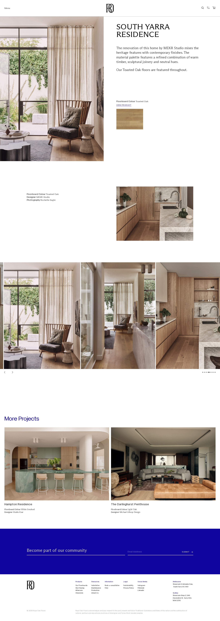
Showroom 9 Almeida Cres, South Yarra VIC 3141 (183, 585)
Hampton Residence (18, 504)
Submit (185, 552)
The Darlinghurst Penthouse (130, 504)
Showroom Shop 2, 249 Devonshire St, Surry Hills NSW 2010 (182, 598)
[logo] (110, 8)
